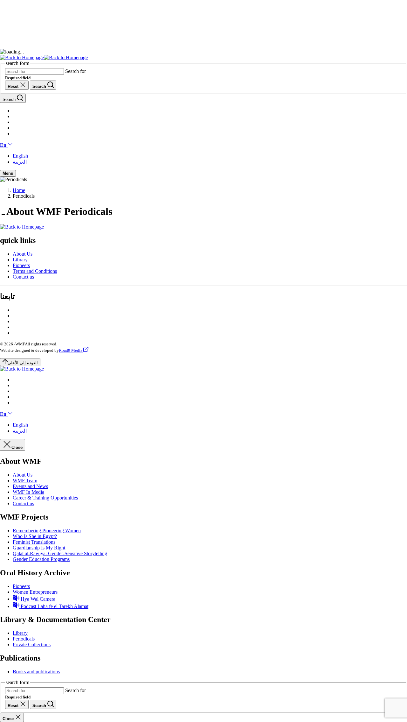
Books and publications (36, 671)
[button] (6, 145)
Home (19, 190)
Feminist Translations (34, 542)
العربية (20, 162)
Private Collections (32, 644)
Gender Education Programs (41, 559)
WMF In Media (28, 492)
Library (20, 259)
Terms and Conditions (35, 271)
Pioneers (21, 265)
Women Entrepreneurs (35, 592)
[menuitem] (210, 254)
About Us (22, 254)
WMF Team (25, 480)
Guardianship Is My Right (39, 547)
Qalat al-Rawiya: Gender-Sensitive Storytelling (60, 553)
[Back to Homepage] (44, 57)
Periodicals (24, 638)
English (20, 156)
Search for (75, 71)
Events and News (30, 486)
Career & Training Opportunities (45, 497)
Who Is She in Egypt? (35, 536)
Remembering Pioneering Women (47, 530)
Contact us (23, 277)
